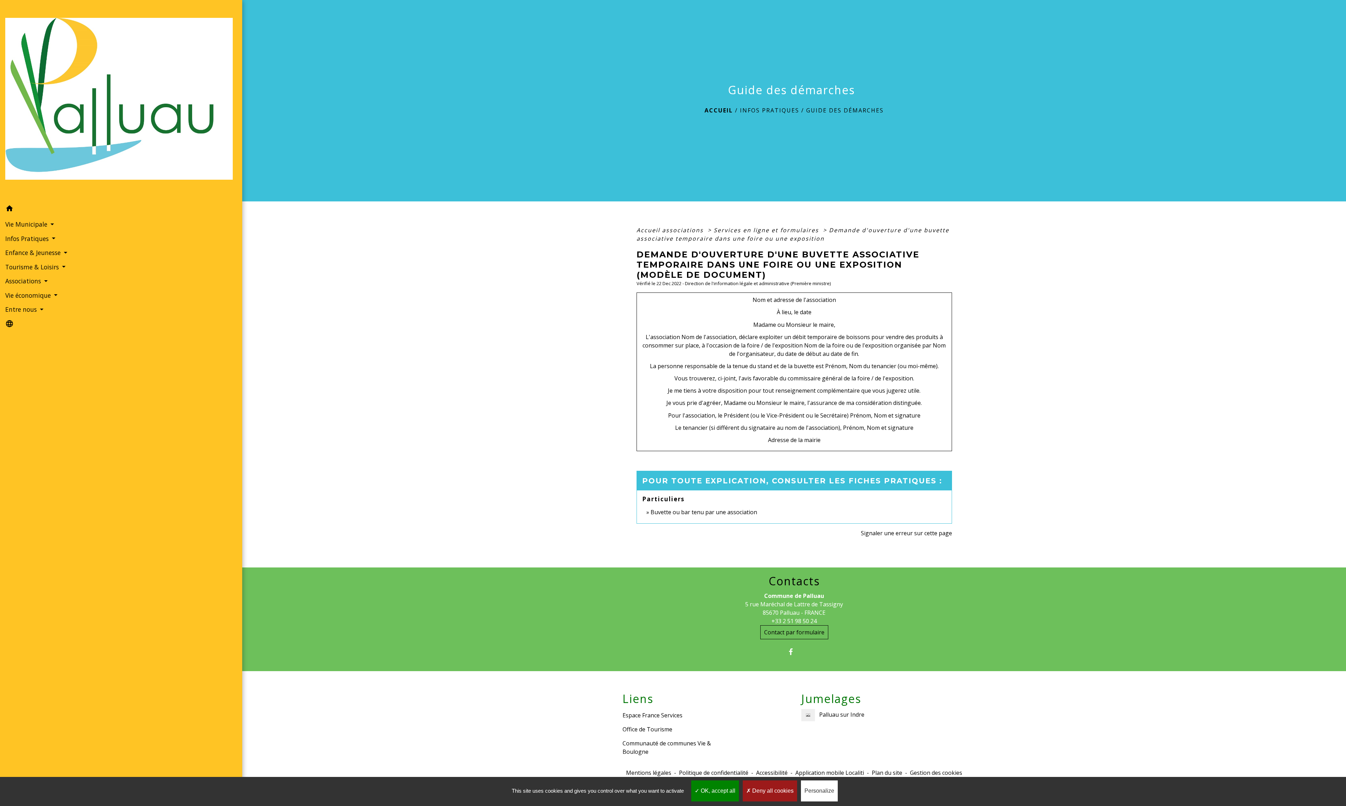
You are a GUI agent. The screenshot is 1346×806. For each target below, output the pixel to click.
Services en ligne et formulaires (767, 230)
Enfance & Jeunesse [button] (33, 252)
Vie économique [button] (29, 295)
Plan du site (887, 773)
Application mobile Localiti (829, 773)
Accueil (719, 110)
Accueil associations (671, 230)
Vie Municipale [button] (27, 224)
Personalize (819, 791)
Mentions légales (648, 773)
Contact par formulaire (794, 632)
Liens (638, 698)
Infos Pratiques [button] (27, 238)
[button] (121, 209)
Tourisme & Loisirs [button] (33, 267)
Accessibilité (772, 773)
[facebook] (794, 651)
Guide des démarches (845, 110)
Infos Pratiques (769, 110)
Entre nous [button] (22, 309)
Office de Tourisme (647, 729)
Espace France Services (652, 715)
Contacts (794, 581)
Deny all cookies (772, 791)
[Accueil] (121, 101)
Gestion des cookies (936, 773)
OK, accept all (717, 791)
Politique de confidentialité (713, 773)
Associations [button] (24, 281)
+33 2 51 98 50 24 (794, 621)
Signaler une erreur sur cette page (906, 533)
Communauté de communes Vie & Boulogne (667, 747)
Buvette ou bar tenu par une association (704, 512)
